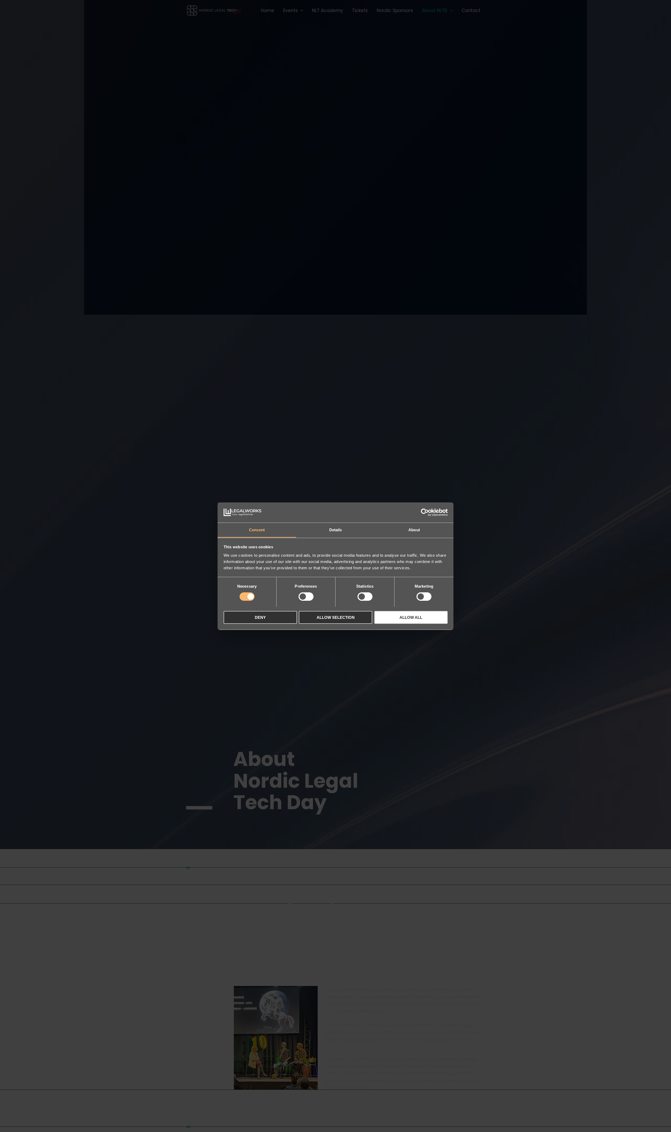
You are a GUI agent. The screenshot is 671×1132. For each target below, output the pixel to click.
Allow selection (336, 617)
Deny (260, 617)
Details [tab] (335, 529)
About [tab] (414, 529)
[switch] (306, 596)
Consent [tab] (257, 529)
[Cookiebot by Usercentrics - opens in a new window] (425, 512)
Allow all (410, 617)
